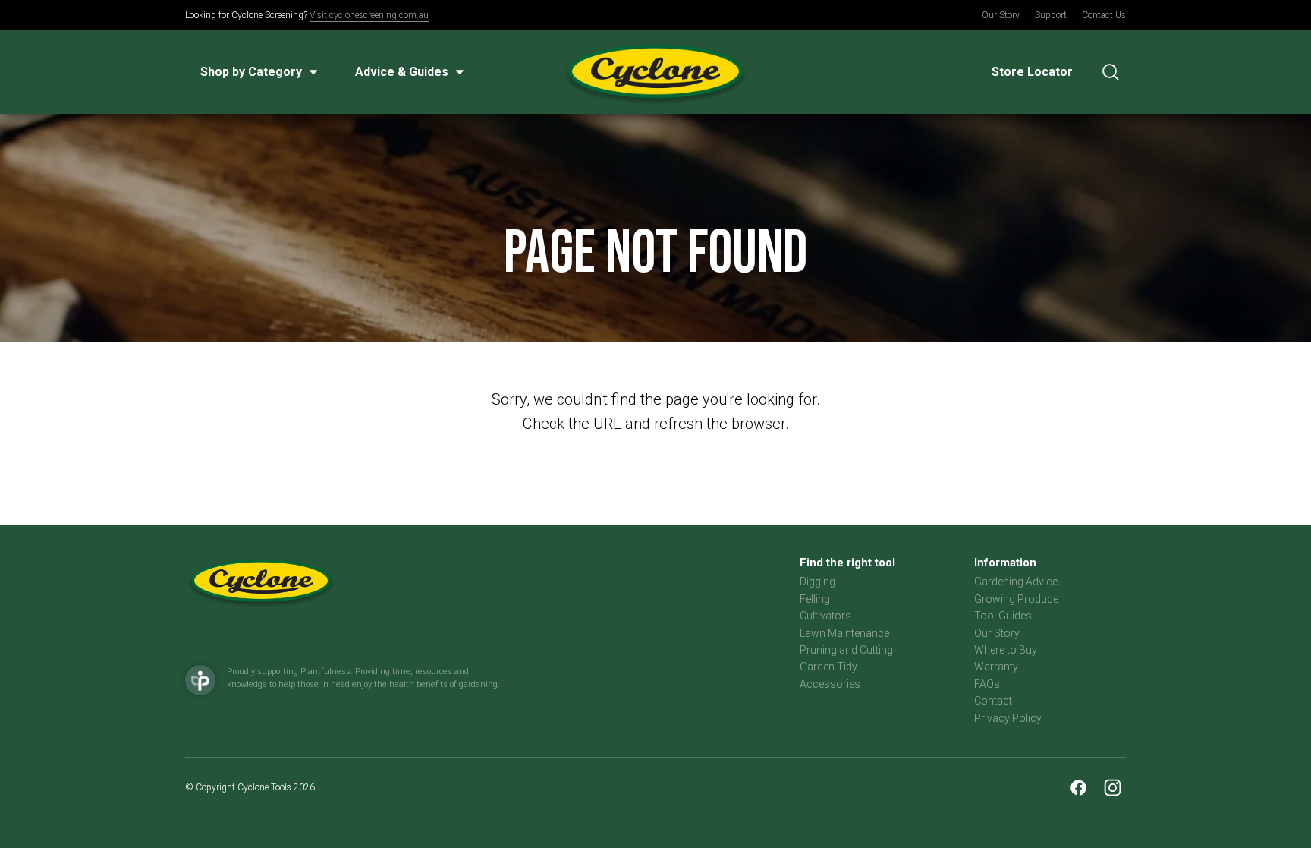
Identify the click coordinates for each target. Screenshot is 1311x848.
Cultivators (825, 616)
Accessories (830, 684)
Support (1051, 15)
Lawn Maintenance (844, 633)
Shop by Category (251, 72)
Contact (993, 701)
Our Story (1001, 15)
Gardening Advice (1016, 581)
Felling (815, 599)
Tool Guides (1003, 616)
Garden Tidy (828, 666)
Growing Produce (1016, 599)
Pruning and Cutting (846, 650)
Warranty (996, 666)
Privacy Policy (1008, 718)
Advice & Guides (401, 72)
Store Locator (1032, 72)
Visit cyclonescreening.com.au (369, 15)
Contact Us (1104, 15)
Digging (817, 581)
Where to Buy (1005, 650)
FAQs (987, 684)
